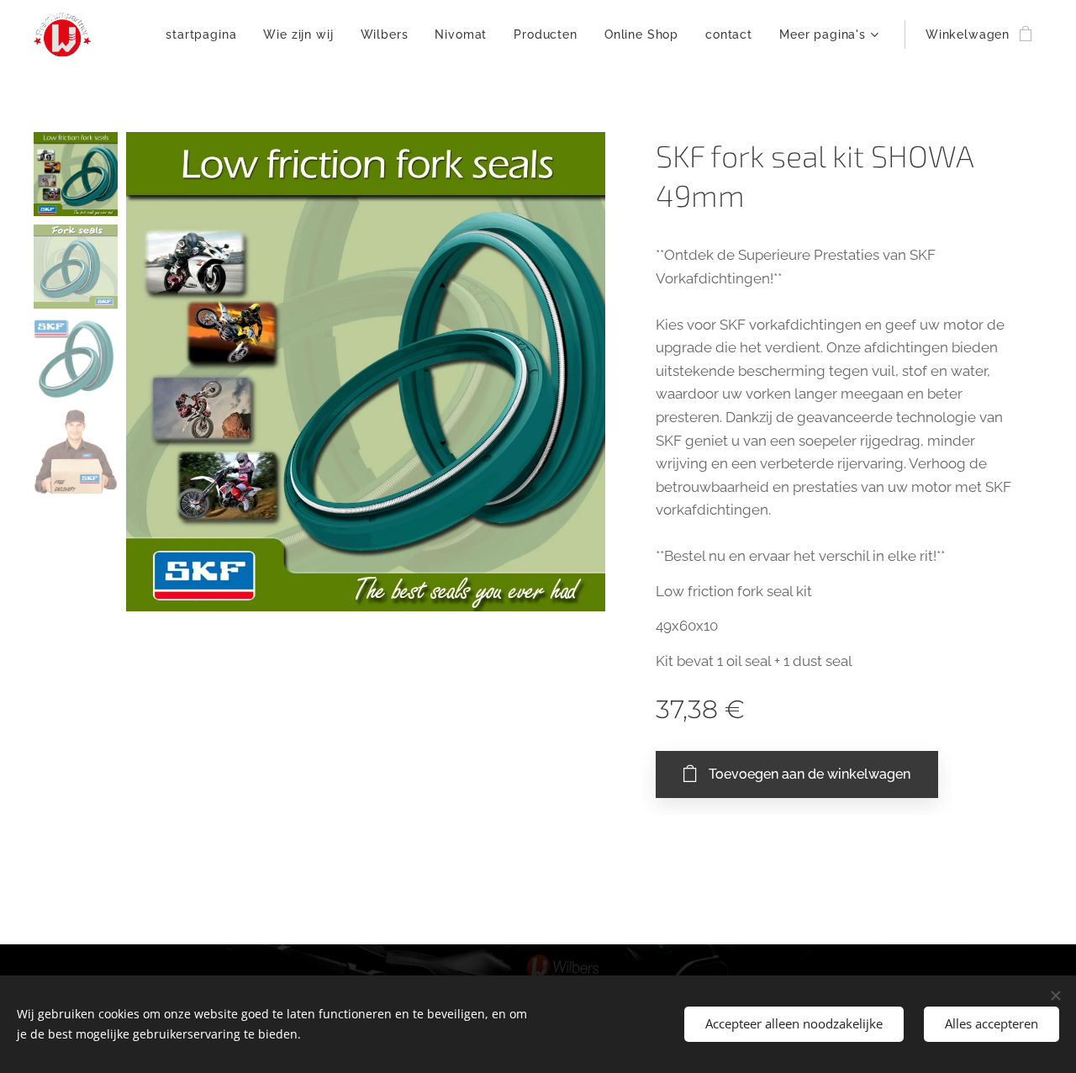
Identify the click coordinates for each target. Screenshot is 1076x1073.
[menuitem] (205, 34)
